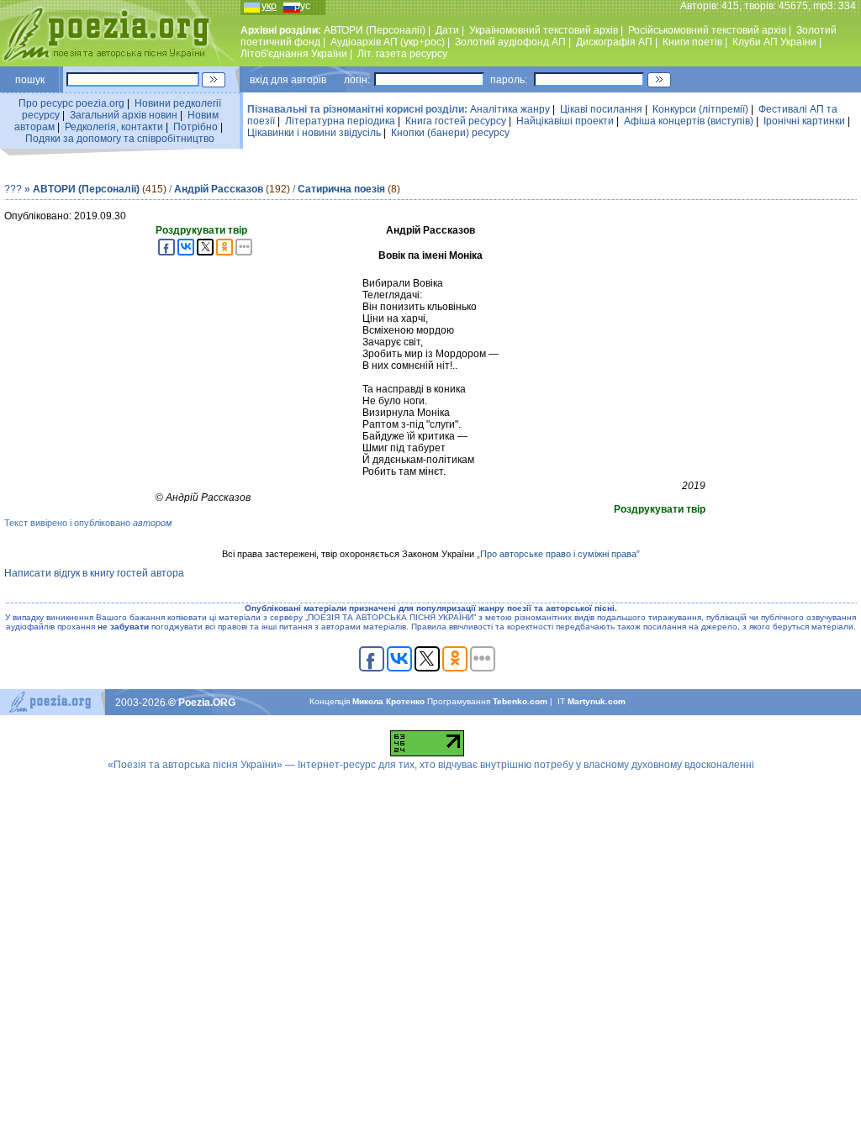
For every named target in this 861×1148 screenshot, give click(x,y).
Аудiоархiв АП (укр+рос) (387, 42)
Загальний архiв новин (123, 115)
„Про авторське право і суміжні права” (558, 554)
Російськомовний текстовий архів (707, 30)
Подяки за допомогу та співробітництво (119, 139)
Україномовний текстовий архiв (543, 30)
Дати (447, 30)
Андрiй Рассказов (218, 189)
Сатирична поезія (341, 189)
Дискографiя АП (614, 42)
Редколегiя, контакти (114, 127)
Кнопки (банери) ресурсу (450, 133)
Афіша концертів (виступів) (688, 121)
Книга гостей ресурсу (455, 121)
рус (302, 6)
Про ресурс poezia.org (71, 103)
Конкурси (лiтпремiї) (700, 109)
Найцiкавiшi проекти (565, 121)
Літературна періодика (340, 121)
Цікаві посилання (601, 109)
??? (13, 189)
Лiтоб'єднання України (293, 54)
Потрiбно (195, 127)
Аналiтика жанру (510, 109)
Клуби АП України (774, 42)
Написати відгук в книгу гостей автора (94, 573)
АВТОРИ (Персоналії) (374, 30)
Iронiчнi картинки (804, 121)
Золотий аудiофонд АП (510, 42)
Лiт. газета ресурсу (402, 54)
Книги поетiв (692, 42)
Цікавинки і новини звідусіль (314, 133)
